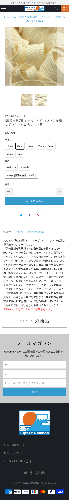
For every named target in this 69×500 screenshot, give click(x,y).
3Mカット (11, 167)
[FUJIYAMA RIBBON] (34, 8)
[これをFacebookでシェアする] (29, 215)
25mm (41, 146)
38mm (10, 154)
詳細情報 (19, 231)
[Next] (60, 60)
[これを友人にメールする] (47, 215)
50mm (20, 154)
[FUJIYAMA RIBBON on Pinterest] (37, 473)
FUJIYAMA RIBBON (28, 483)
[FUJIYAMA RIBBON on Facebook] (31, 473)
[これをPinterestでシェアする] (38, 215)
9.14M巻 (24, 167)
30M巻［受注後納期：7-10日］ (22, 175)
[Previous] (8, 60)
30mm (51, 146)
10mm (10, 146)
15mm (20, 146)
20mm (30, 146)
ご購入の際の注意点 (35, 231)
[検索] (56, 8)
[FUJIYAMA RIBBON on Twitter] (25, 473)
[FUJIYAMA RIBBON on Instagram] (43, 473)
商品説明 (7, 231)
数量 (7, 184)
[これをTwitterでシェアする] (20, 215)
